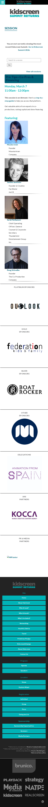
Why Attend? (24, 608)
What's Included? (24, 618)
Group (24, 704)
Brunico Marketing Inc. (38, 751)
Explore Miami (24, 687)
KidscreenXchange (24, 644)
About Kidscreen (24, 649)
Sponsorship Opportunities (24, 726)
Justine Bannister (14, 182)
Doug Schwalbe (13, 270)
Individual (24, 699)
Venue (24, 682)
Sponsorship (24, 721)
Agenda (24, 665)
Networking (24, 623)
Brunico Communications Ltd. (36, 747)
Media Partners (24, 736)
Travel (24, 634)
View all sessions (33, 71)
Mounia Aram (12, 145)
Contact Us (24, 654)
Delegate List (24, 714)
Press (24, 709)
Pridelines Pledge (23, 639)
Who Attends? (24, 613)
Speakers (24, 671)
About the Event (24, 603)
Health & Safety (24, 628)
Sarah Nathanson (14, 220)
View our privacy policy (38, 753)
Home (24, 598)
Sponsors (24, 731)
